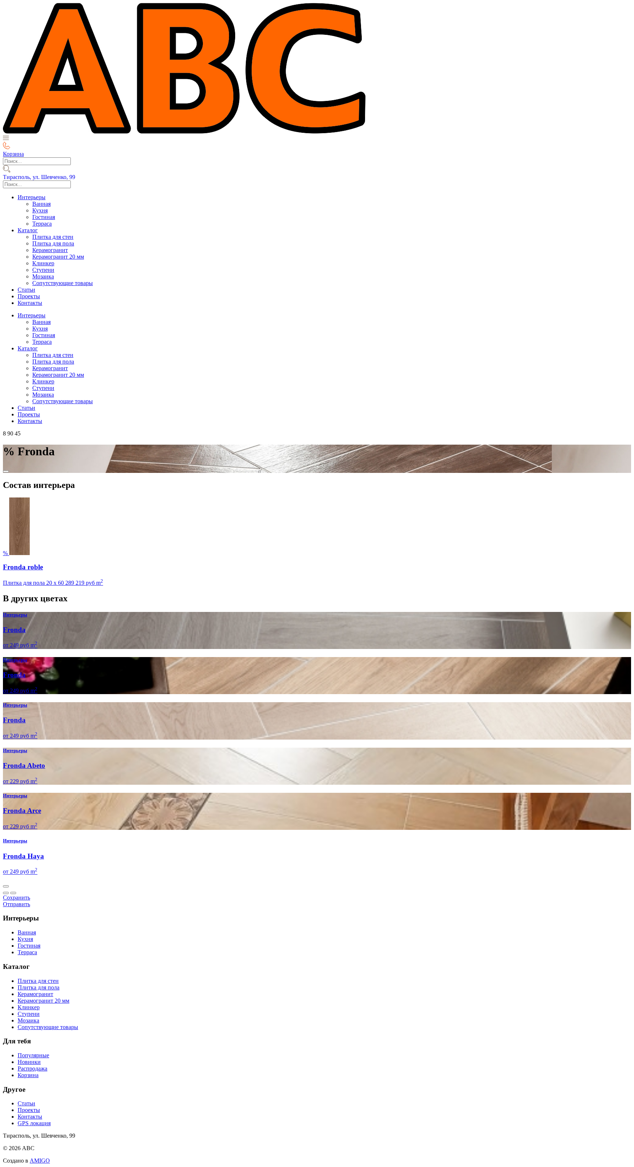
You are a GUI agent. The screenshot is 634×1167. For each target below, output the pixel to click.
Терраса (42, 223)
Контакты (30, 303)
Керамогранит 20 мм (58, 257)
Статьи (26, 290)
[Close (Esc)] (6, 886)
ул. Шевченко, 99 (39, 177)
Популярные (33, 1055)
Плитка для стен (52, 237)
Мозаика (43, 276)
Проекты (29, 296)
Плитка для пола (53, 243)
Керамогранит (50, 250)
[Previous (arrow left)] (6, 893)
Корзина (28, 1075)
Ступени (43, 270)
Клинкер (43, 263)
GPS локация (34, 1123)
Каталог (28, 230)
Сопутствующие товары (62, 283)
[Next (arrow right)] (13, 893)
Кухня (40, 210)
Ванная (41, 204)
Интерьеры (31, 197)
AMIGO (40, 1160)
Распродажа (32, 1068)
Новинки (29, 1062)
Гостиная (43, 217)
